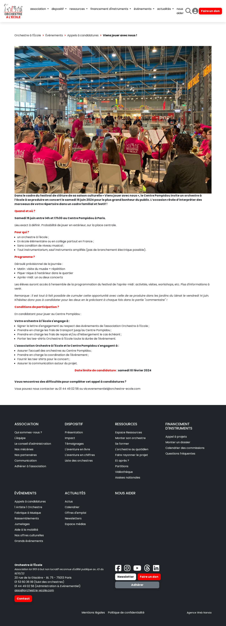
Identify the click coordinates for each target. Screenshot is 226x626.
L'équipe (20, 438)
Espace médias (75, 524)
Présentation (74, 432)
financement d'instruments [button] (109, 9)
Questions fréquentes (180, 454)
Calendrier (72, 507)
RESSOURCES (126, 424)
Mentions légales (93, 612)
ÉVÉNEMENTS (25, 493)
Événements (54, 35)
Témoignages (74, 444)
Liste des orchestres (79, 461)
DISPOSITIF (74, 424)
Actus (69, 501)
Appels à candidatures (83, 35)
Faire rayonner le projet (131, 455)
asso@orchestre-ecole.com (34, 590)
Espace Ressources (128, 432)
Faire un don (210, 11)
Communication (25, 461)
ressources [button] (77, 9)
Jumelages (22, 524)
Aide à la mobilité (26, 530)
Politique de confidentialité (126, 612)
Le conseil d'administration (32, 444)
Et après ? (122, 461)
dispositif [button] (58, 9)
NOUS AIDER (125, 493)
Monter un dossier (177, 442)
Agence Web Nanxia (199, 612)
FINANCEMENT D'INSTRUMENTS (178, 426)
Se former (122, 444)
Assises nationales (127, 477)
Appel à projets (176, 437)
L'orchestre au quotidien (131, 449)
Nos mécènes (23, 449)
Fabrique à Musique (27, 513)
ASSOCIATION (26, 424)
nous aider (180, 11)
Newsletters (73, 518)
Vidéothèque (124, 472)
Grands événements (28, 541)
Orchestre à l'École (27, 35)
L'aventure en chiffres (80, 455)
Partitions (121, 466)
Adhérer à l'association (30, 466)
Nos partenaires (25, 455)
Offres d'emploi (75, 513)
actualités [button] (164, 9)
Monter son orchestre (130, 438)
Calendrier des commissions (184, 448)
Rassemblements (26, 518)
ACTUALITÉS (75, 493)
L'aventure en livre (77, 449)
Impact (70, 438)
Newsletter (125, 577)
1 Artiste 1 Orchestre (28, 507)
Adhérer (137, 585)
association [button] (38, 9)
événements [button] (143, 9)
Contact (23, 599)
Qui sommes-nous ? (28, 432)
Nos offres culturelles (29, 535)
